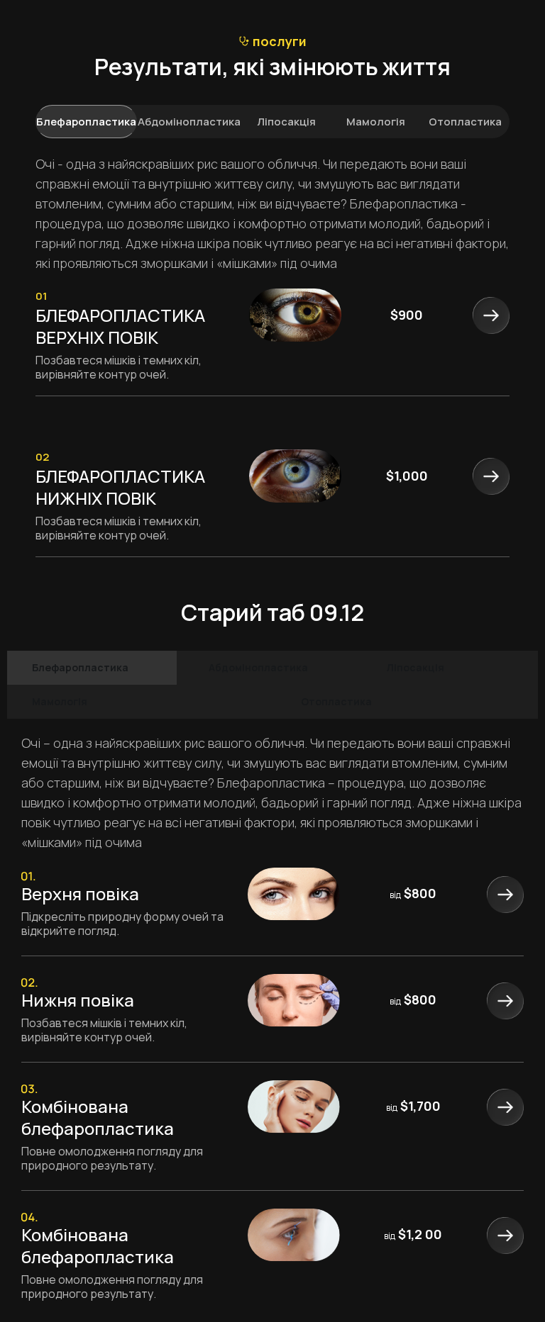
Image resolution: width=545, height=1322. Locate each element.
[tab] (86, 121)
